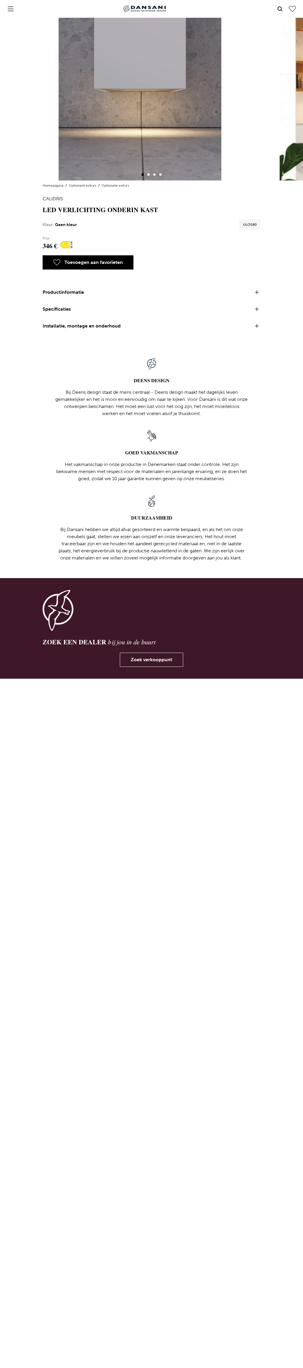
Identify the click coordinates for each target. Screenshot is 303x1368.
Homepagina (53, 185)
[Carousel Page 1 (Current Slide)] (142, 174)
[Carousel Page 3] (154, 174)
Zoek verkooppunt (151, 659)
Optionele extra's (83, 185)
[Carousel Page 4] (160, 174)
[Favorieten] (292, 8)
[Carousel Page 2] (148, 174)
